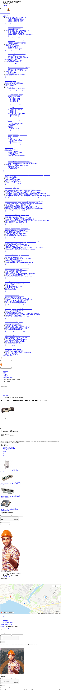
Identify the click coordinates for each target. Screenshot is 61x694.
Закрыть (2, 692)
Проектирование (6, 453)
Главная (4, 388)
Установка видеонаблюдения (9, 448)
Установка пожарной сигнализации (10, 456)
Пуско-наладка (6, 449)
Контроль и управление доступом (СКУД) (11, 393)
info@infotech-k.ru (6, 383)
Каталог (4, 390)
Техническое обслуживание (8, 452)
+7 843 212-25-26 (6, 5)
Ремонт (4, 451)
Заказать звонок (3, 386)
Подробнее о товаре (4, 471)
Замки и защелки (6, 395)
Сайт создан (2, 626)
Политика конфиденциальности (7, 624)
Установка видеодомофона (8, 455)
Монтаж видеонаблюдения (8, 447)
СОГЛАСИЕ (34, 690)
